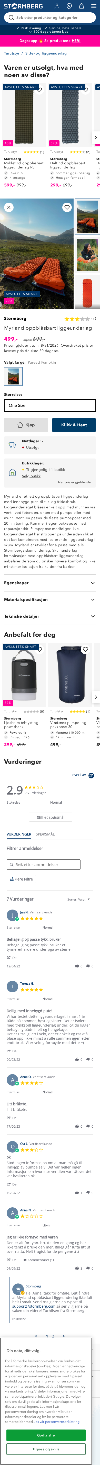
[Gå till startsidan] (23, 6)
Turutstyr (11, 53)
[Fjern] (89, 17)
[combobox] (79, 899)
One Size (17, 405)
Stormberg (15, 318)
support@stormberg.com (33, 1306)
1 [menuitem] (47, 1336)
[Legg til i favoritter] (39, 90)
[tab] (50, 817)
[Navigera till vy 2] (87, 255)
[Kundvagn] (81, 6)
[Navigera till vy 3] (87, 293)
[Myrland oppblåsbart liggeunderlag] (13, 376)
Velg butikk (31, 476)
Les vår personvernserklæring (56, 1422)
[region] (46, 1401)
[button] (14, 957)
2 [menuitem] (53, 1336)
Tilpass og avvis (46, 1449)
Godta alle (46, 1435)
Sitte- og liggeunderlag (46, 53)
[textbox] (92, 901)
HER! (76, 41)
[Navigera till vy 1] (87, 217)
